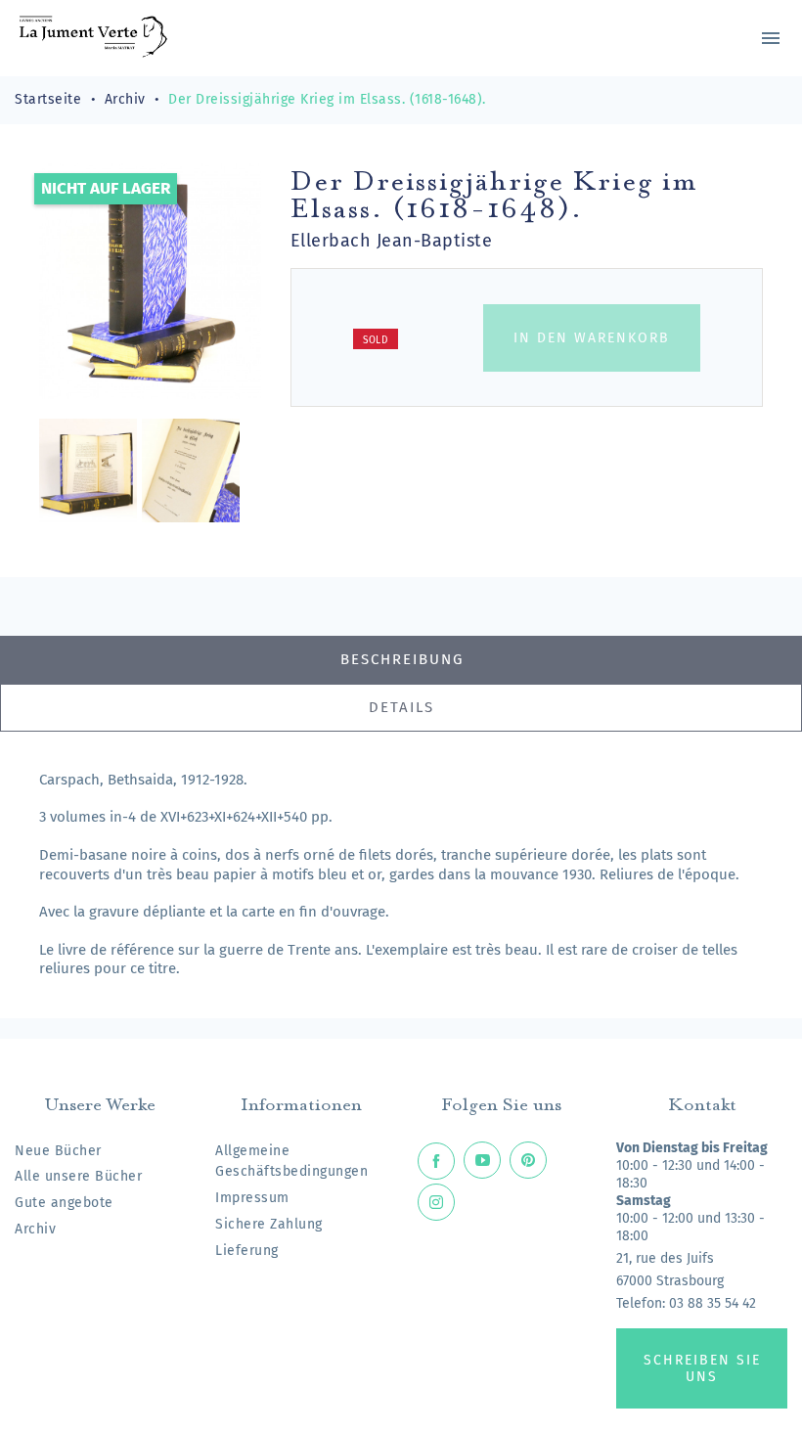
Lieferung (247, 1250)
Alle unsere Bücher (78, 1176)
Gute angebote (64, 1202)
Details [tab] (401, 707)
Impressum (252, 1197)
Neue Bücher (58, 1150)
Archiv (35, 1229)
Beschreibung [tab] (402, 659)
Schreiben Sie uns (702, 1368)
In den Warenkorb (591, 338)
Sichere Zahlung (269, 1224)
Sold (375, 340)
